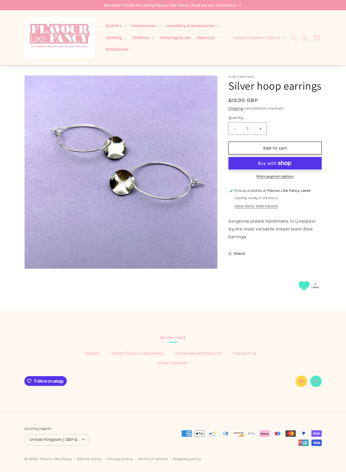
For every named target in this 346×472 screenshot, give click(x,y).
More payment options (275, 176)
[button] (115, 26)
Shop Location (173, 362)
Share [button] (239, 253)
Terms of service (153, 459)
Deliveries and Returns (198, 353)
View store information (256, 206)
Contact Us (245, 353)
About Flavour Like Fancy (137, 353)
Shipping (235, 108)
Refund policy (89, 459)
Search (92, 353)
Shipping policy (187, 459)
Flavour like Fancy (55, 459)
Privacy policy (120, 459)
